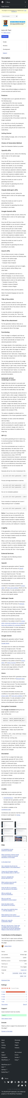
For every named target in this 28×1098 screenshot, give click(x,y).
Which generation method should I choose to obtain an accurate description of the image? (10, 856)
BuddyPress (5, 1072)
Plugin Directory (5, 6)
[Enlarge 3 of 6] (11, 830)
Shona (6, 1078)
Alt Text (24, 973)
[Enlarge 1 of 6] (11, 823)
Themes (17, 1042)
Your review (4, 1004)
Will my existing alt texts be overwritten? (7, 893)
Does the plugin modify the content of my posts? (8, 904)
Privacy (3, 1047)
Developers (4, 1057)
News (2, 1042)
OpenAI (21, 568)
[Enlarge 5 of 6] (11, 837)
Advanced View (5, 980)
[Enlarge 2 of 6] (24, 823)
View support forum (6, 1018)
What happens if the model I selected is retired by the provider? (10, 915)
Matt (3, 1067)
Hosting (3, 1045)
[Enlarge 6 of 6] (24, 837)
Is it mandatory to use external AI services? (7, 850)
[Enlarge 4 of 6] (24, 830)
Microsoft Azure (20, 678)
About (3, 1040)
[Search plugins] (16, 16)
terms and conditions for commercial (11, 625)
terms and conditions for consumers (14, 623)
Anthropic (21, 604)
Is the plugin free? (6, 862)
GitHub (18, 815)
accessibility (15, 973)
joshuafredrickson (8, 797)
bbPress (4, 1069)
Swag (17, 1060)
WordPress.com (6, 1064)
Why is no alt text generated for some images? (9, 899)
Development (6, 49)
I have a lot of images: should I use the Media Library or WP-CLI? (10, 872)
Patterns (17, 1047)
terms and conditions (12, 588)
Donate (17, 1057)
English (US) (24, 970)
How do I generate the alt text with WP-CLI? (7, 877)
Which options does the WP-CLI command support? (9, 883)
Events (16, 1055)
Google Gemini (5, 643)
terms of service (11, 662)
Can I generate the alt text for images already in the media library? (10, 866)
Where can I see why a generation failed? (7, 921)
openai (21, 976)
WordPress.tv (5, 1060)
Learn (2, 1052)
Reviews (5, 45)
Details (5, 42)
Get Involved (18, 1052)
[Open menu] (25, 2)
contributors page (6, 809)
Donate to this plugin (6, 1031)
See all (25, 1004)
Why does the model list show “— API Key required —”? (9, 910)
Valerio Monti (6, 32)
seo (25, 976)
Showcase (17, 1040)
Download (4, 36)
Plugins (16, 1045)
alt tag (20, 973)
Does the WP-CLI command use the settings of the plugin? (9, 888)
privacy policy (5, 696)
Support (5, 53)
